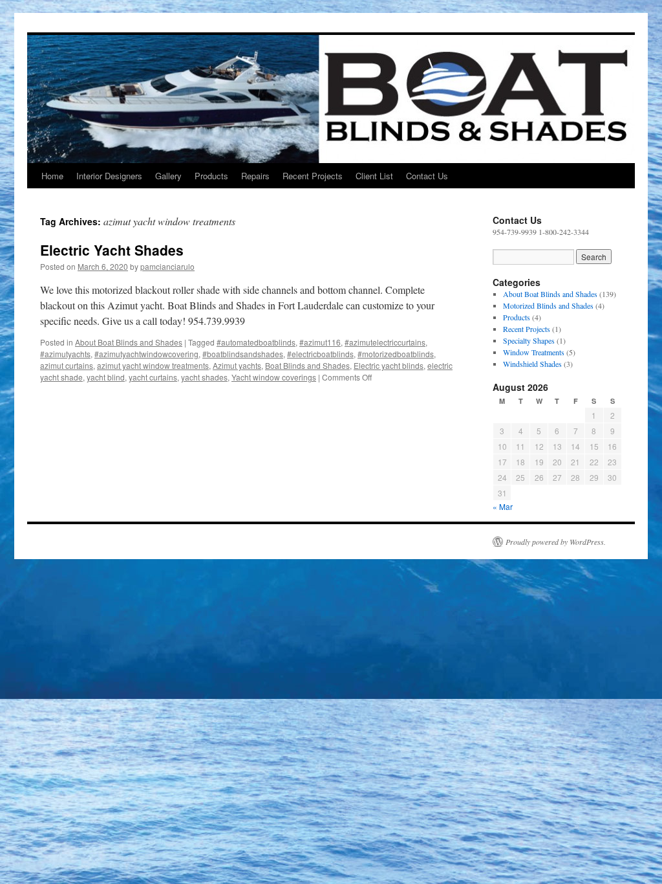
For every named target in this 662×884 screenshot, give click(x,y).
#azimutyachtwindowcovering (146, 353)
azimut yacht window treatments (153, 365)
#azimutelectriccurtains (385, 342)
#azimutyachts (65, 353)
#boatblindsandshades (242, 353)
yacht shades (204, 376)
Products (211, 176)
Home (52, 176)
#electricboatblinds (320, 353)
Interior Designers (109, 176)
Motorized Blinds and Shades (548, 305)
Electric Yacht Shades (112, 250)
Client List (374, 176)
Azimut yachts (237, 365)
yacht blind (106, 376)
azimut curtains (66, 365)
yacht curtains (153, 376)
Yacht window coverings (273, 376)
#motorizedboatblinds (396, 353)
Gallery (168, 176)
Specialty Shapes (529, 340)
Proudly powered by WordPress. (556, 541)
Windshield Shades (532, 364)
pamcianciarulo (167, 266)
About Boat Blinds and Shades (128, 342)
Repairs (255, 176)
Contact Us (427, 176)
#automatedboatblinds (256, 342)
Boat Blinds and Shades (307, 365)
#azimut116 (320, 342)
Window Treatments (533, 352)
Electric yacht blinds (388, 365)
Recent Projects (313, 176)
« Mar (503, 506)
